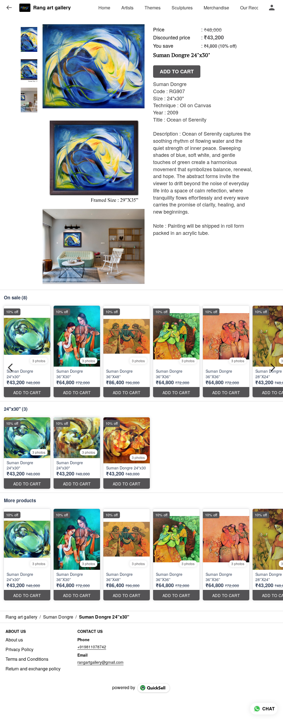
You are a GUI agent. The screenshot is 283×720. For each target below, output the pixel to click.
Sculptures (182, 7)
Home (104, 7)
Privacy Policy (19, 649)
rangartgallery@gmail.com (100, 662)
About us (14, 640)
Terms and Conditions (27, 659)
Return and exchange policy (33, 669)
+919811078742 (91, 646)
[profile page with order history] (271, 7)
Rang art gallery (52, 7)
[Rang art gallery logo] (24, 8)
